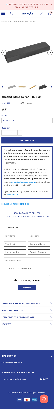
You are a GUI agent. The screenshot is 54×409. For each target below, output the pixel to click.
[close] (51, 4)
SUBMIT (27, 287)
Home (4, 21)
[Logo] (27, 13)
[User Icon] (41, 13)
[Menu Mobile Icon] (3, 13)
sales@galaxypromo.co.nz (23, 182)
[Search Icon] (11, 13)
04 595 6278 (12, 194)
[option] (27, 52)
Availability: (6, 103)
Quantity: (5, 128)
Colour (5, 115)
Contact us (34, 4)
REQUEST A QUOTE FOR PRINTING (15, 204)
